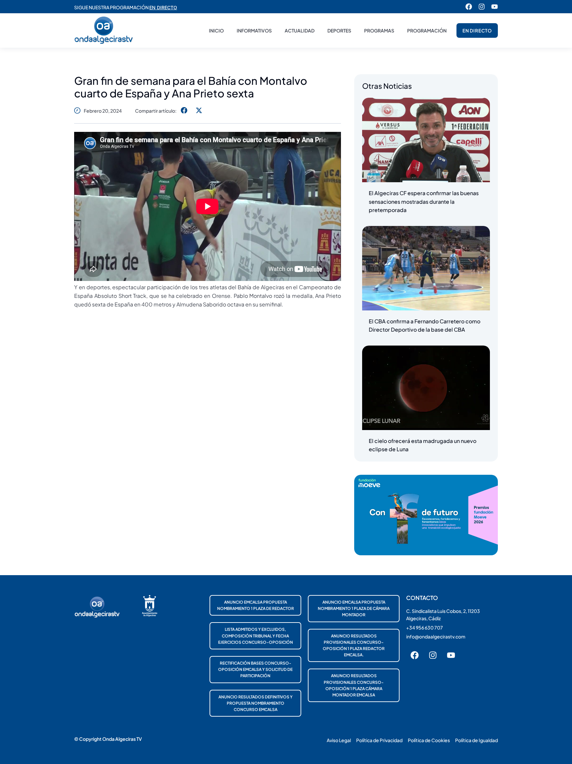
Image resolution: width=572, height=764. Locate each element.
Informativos (254, 30)
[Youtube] (494, 6)
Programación (427, 30)
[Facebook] (468, 6)
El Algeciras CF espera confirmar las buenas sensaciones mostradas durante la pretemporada (424, 201)
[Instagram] (481, 6)
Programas (379, 30)
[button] (183, 110)
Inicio (216, 30)
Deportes (339, 30)
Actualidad (299, 30)
